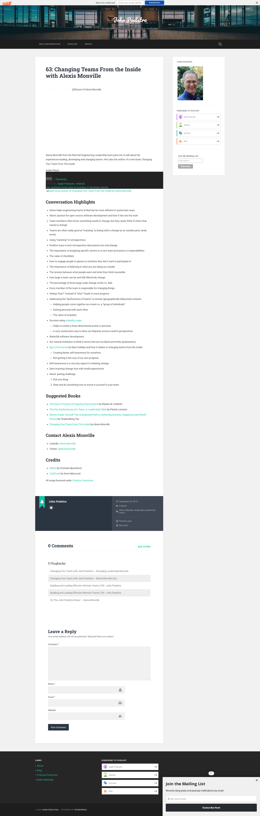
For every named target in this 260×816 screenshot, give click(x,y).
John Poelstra (130, 19)
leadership (139, 510)
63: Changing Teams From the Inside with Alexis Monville (93, 72)
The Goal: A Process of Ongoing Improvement (73, 404)
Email (51, 697)
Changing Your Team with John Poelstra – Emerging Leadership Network (89, 571)
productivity (150, 510)
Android (80, 183)
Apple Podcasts (66, 183)
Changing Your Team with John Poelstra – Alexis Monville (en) (83, 578)
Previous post (125, 521)
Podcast (72, 44)
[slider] (77, 187)
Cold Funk (54, 473)
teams (122, 513)
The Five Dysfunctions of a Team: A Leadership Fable (77, 409)
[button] (130, 2)
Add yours (144, 546)
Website (52, 710)
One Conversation (49, 44)
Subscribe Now (154, 2)
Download (61, 179)
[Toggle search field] (220, 44)
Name (51, 684)
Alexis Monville (68, 443)
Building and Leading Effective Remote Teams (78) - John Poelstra (85, 585)
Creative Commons (82, 480)
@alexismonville (67, 448)
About (88, 44)
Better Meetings (45, 779)
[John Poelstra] (190, 100)
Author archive (51, 507)
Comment (53, 644)
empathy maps (73, 320)
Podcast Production (47, 775)
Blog (39, 770)
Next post (123, 525)
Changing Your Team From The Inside (69, 424)
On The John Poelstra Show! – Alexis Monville (74, 600)
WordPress (80, 810)
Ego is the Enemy (58, 347)
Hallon (52, 468)
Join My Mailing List (188, 156)
